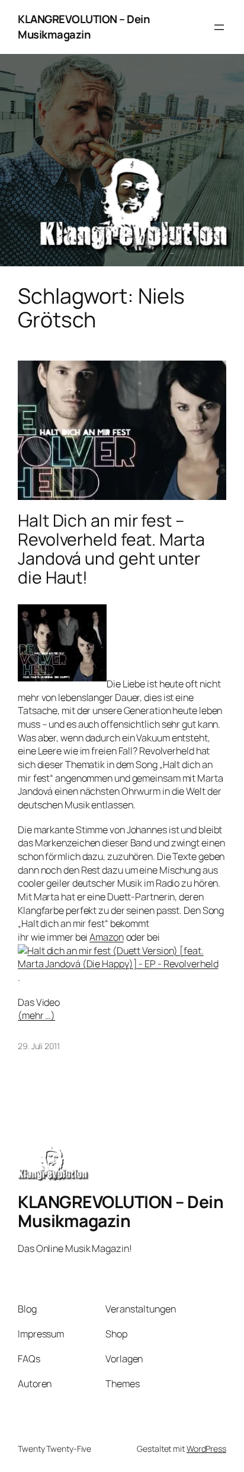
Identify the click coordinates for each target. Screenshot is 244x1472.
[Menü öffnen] (219, 27)
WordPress (206, 1448)
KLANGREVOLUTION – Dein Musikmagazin (83, 26)
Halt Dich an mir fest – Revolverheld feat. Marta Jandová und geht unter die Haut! (111, 549)
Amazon (106, 937)
